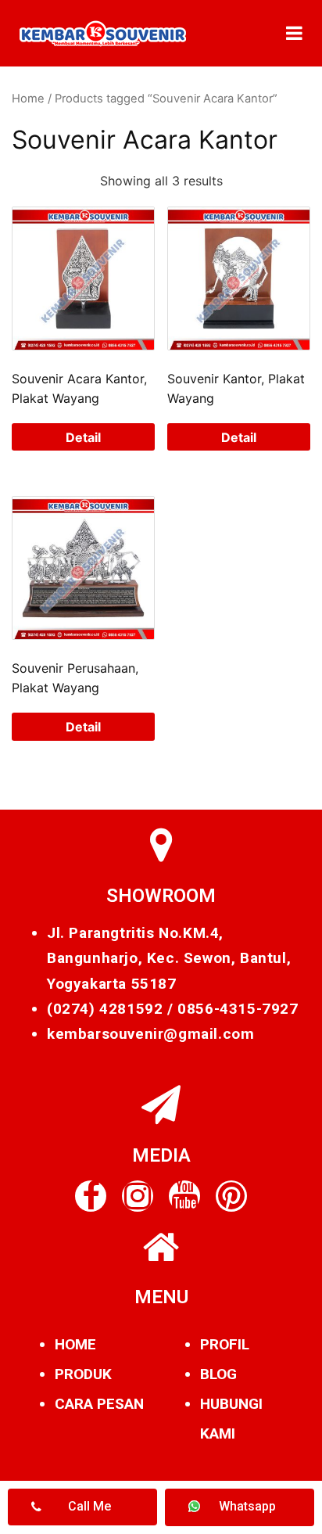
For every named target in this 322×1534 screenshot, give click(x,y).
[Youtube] (184, 1196)
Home (28, 99)
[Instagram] (137, 1196)
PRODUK (83, 1374)
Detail (83, 437)
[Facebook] (90, 1196)
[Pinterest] (231, 1196)
